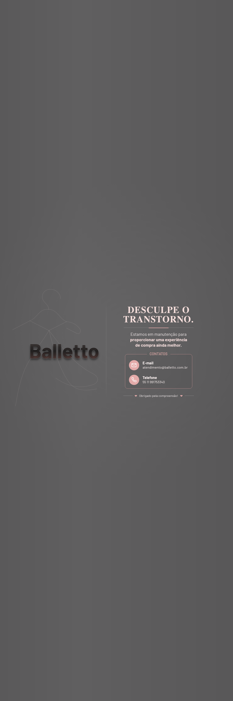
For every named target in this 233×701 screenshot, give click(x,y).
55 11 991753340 (154, 382)
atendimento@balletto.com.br (165, 367)
